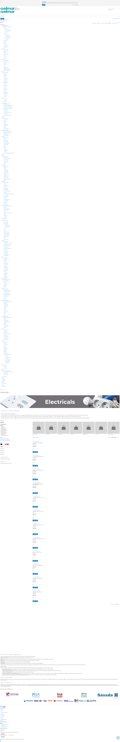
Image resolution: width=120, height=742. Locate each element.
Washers (5, 203)
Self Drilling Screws (7, 199)
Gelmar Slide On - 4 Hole (7, 244)
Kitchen (5, 366)
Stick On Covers (6, 195)
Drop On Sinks (6, 331)
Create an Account (114, 23)
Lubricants (5, 44)
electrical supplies (20, 416)
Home (1, 389)
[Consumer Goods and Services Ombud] (12, 696)
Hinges (5, 146)
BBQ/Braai (5, 75)
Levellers (5, 121)
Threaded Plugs (6, 128)
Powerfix (5, 43)
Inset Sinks (5, 332)
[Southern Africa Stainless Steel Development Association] (108, 697)
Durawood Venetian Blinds (8, 106)
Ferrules (5, 120)
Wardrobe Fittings (6, 70)
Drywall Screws (6, 185)
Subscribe (2, 733)
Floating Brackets (6, 321)
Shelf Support (6, 210)
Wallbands (5, 323)
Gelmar (5, 27)
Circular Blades (8, 361)
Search (16, 7)
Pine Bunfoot (6, 267)
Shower (5, 56)
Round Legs (5, 270)
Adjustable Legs (6, 259)
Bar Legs (5, 260)
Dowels (5, 183)
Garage (5, 324)
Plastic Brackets (6, 135)
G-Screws (5, 186)
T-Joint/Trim (5, 162)
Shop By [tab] (2, 422)
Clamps (5, 327)
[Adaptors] (39, 428)
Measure (5, 347)
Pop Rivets (5, 197)
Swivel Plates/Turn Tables (8, 212)
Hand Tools (5, 344)
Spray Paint (5, 306)
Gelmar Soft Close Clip (7, 245)
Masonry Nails (6, 188)
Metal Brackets (6, 133)
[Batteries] (51, 428)
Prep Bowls (5, 335)
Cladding (5, 100)
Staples (5, 286)
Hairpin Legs (6, 263)
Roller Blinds (6, 109)
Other (5, 298)
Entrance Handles (6, 143)
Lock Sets (5, 148)
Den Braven (5, 40)
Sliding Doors (6, 150)
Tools (4, 163)
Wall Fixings (5, 202)
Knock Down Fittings (7, 132)
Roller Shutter (6, 374)
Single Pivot (5, 249)
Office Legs (5, 266)
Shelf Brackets (6, 320)
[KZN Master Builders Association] (84, 697)
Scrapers (5, 312)
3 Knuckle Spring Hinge (7, 248)
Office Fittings (6, 373)
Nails (4, 282)
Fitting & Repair (6, 255)
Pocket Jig (5, 351)
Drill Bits (7, 355)
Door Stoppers (6, 141)
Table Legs (5, 274)
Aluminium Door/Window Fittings (9, 153)
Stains (5, 309)
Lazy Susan (5, 81)
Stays (4, 211)
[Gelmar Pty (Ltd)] (7, 10)
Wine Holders (6, 93)
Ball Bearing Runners (7, 290)
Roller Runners (6, 296)
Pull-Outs (5, 86)
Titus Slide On (6, 251)
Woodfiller (7, 34)
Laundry (5, 63)
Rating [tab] (1, 446)
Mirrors (5, 101)
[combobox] (114, 8)
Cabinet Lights (6, 171)
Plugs (4, 123)
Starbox (5, 297)
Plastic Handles (6, 236)
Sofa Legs (5, 271)
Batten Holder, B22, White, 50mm (38, 565)
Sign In (103, 23)
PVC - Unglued (6, 159)
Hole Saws (7, 362)
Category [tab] (1, 425)
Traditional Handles (7, 233)
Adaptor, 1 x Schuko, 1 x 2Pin (37, 552)
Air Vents (5, 74)
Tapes (5, 313)
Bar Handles (6, 222)
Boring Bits (7, 358)
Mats (4, 55)
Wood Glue (7, 29)
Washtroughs (6, 336)
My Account (94, 23)
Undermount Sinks (7, 333)
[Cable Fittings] (76, 428)
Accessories (5, 51)
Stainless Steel (8, 226)
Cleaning (5, 95)
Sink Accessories (6, 338)
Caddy (5, 52)
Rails (4, 66)
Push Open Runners (7, 293)
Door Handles (6, 140)
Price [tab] (1, 437)
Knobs (5, 230)
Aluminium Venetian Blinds (8, 105)
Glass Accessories (6, 208)
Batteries (46, 434)
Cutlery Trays (6, 78)
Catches (5, 139)
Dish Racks (5, 79)
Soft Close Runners (7, 291)
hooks (5, 147)
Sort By (109, 437)
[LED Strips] (101, 428)
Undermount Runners (7, 294)
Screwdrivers (6, 353)
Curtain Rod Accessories (7, 112)
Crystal (5, 229)
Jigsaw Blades (8, 360)
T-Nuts (5, 127)
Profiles (5, 64)
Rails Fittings (6, 67)
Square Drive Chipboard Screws (9, 193)
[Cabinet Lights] (64, 428)
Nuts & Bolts (6, 189)
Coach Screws (6, 196)
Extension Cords (6, 173)
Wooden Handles (6, 234)
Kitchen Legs (6, 264)
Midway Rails (6, 82)
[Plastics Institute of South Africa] (36, 697)
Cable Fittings (6, 170)
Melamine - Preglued (7, 158)
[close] (1, 0)
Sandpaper (5, 302)
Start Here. (7, 19)
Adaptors (5, 167)
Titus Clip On (6, 252)
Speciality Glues (6, 46)
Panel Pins (5, 285)
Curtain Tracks (6, 113)
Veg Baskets (5, 92)
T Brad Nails (6, 283)
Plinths (5, 83)
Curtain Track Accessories (8, 115)
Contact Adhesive (8, 30)
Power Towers (6, 177)
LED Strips (5, 174)
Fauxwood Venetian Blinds (8, 108)
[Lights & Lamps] (114, 428)
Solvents (5, 308)
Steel (6, 227)
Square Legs (6, 273)
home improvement (43, 415)
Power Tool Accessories (7, 354)
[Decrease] (33, 448)
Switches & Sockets (7, 178)
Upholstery (5, 215)
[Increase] (33, 450)
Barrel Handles (6, 223)
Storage (5, 96)
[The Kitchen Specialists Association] (60, 697)
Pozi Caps (5, 192)
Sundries (7, 32)
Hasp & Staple (6, 144)
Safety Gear (5, 348)
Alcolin (5, 33)
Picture (5, 214)
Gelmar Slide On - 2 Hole (7, 242)
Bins (4, 76)
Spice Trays (5, 88)
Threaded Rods (6, 200)
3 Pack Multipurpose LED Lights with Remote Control (37, 484)
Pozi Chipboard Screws (7, 190)
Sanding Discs (6, 305)
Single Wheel (6, 124)
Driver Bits (7, 357)
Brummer (5, 41)
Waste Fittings (6, 339)
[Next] (38, 604)
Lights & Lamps (110, 434)
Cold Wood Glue (8, 37)
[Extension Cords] (89, 428)
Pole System (6, 85)
